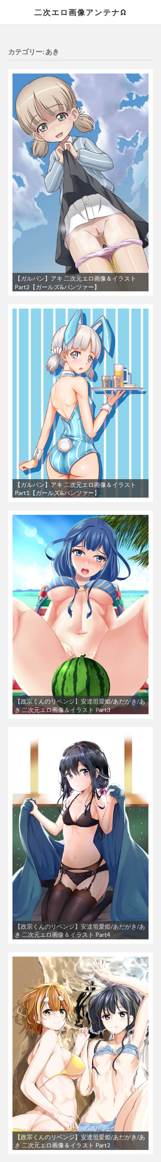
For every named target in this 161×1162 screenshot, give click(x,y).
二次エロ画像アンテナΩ (80, 12)
